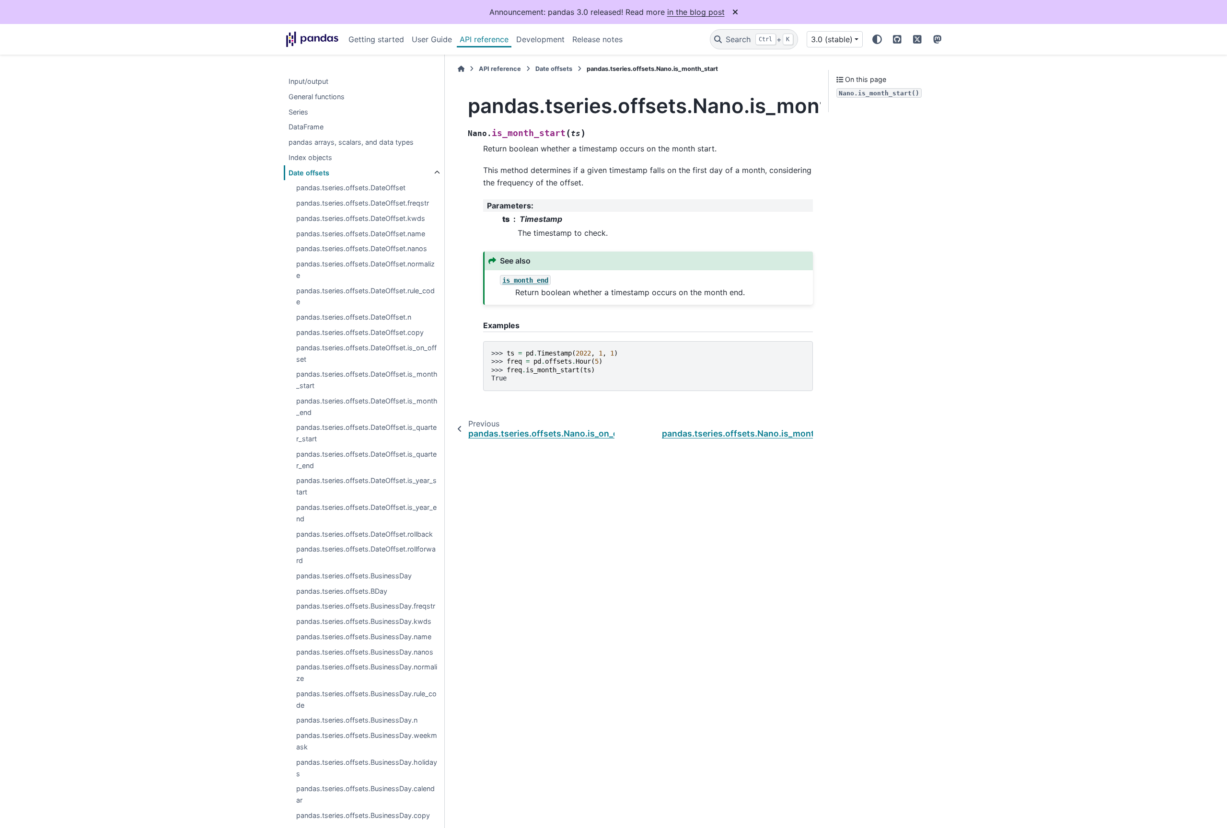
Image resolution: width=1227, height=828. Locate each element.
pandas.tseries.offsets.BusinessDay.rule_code (366, 699)
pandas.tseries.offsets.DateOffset (350, 188)
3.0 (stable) (832, 39)
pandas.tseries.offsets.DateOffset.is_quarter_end (366, 460)
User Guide (432, 39)
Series (298, 112)
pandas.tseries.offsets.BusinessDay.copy (363, 815)
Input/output (308, 81)
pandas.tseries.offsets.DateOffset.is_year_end (366, 513)
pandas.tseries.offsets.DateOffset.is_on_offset (366, 353)
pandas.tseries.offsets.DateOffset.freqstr (362, 203)
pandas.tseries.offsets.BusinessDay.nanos (364, 652)
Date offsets (309, 173)
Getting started (376, 39)
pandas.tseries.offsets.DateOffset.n (353, 317)
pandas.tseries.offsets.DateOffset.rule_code (365, 296)
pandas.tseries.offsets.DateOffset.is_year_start (366, 486)
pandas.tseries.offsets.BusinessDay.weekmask (366, 741)
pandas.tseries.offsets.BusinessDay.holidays (366, 768)
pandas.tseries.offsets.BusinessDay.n (356, 720)
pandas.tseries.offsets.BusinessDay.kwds (363, 621)
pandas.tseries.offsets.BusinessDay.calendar (365, 795)
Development (540, 39)
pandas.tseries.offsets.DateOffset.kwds (360, 218)
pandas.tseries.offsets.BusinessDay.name (363, 636)
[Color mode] (877, 39)
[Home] (461, 69)
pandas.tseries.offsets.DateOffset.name (360, 234)
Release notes (597, 39)
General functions (317, 96)
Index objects (310, 157)
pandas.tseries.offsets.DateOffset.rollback (364, 534)
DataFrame (306, 127)
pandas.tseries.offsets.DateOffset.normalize (365, 270)
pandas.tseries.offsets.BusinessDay (354, 576)
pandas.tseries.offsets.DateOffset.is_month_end (367, 406)
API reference (484, 39)
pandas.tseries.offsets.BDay (341, 591)
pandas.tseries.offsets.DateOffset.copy (360, 332)
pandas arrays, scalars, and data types (351, 142)
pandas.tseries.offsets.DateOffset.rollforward (366, 555)
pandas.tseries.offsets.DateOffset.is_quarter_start (366, 433)
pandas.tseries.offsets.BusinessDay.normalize (366, 673)
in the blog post (696, 12)
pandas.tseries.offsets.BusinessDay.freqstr (365, 606)
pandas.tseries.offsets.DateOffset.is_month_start (367, 380)
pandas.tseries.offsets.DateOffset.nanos (361, 249)
